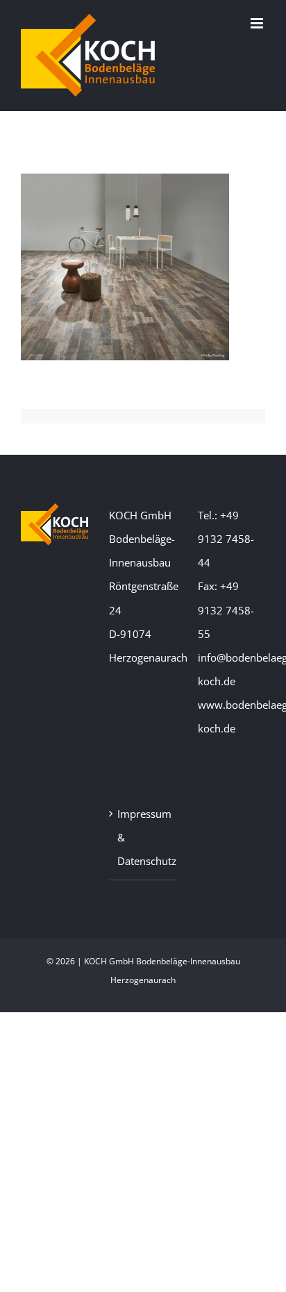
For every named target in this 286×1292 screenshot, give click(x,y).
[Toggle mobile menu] (258, 23)
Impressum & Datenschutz (143, 837)
